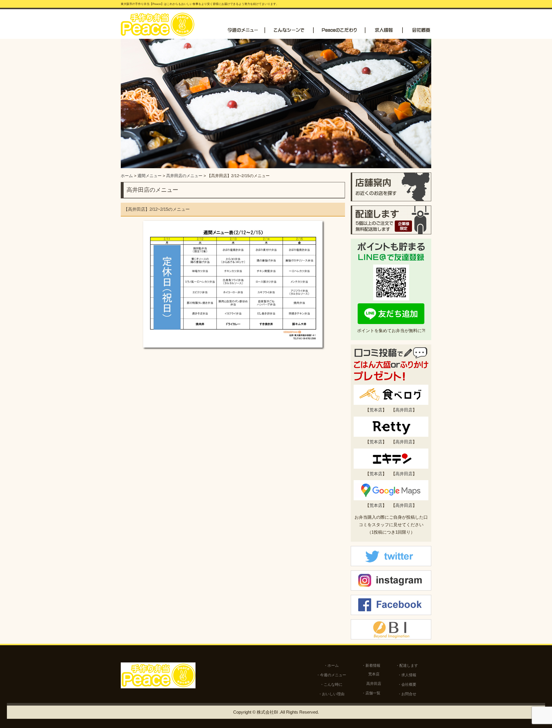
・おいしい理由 (331, 694)
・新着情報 (371, 665)
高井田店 (404, 409)
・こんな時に (331, 684)
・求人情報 (407, 675)
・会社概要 (407, 684)
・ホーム (331, 665)
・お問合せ (407, 694)
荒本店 (375, 409)
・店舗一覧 (371, 693)
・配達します (407, 665)
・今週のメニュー (331, 675)
